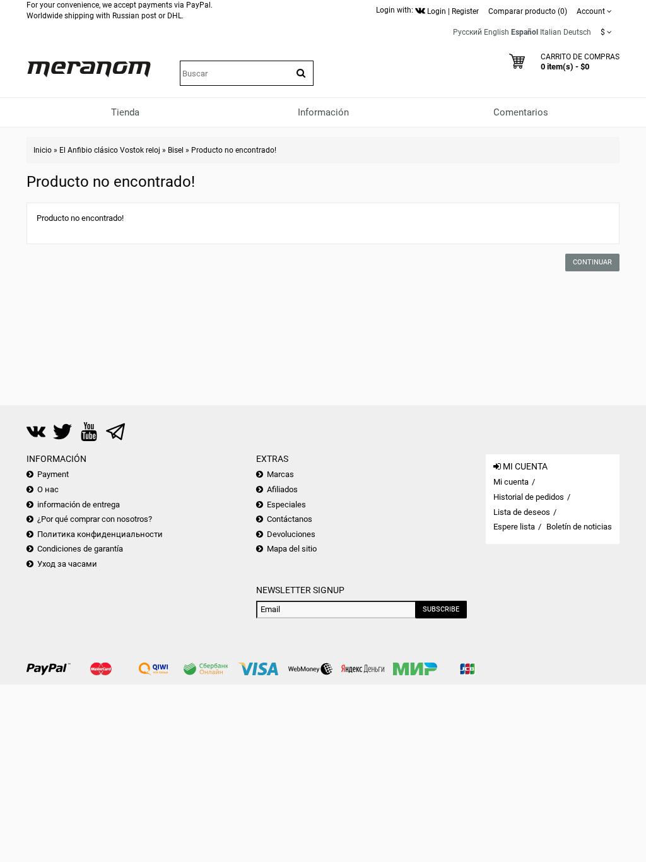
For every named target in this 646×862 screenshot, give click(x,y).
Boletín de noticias (579, 526)
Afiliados (282, 489)
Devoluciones (291, 534)
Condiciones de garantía (80, 548)
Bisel (176, 150)
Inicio (42, 150)
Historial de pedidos (528, 497)
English (496, 32)
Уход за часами (67, 564)
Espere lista (514, 526)
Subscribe (441, 609)
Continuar (592, 262)
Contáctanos (289, 519)
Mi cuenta (511, 482)
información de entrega (78, 504)
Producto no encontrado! (233, 150)
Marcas (280, 474)
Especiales (286, 504)
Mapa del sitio (292, 548)
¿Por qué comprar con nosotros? (94, 519)
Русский (467, 32)
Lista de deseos (521, 512)
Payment (53, 474)
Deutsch (577, 32)
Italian (550, 32)
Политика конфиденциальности (100, 534)
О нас (48, 489)
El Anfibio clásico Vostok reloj (109, 150)
